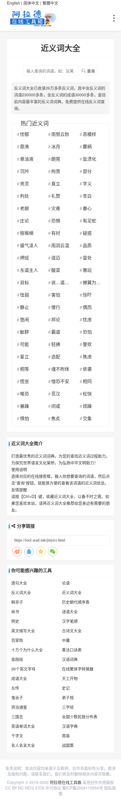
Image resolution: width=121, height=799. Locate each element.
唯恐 (24, 393)
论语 (66, 583)
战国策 (68, 745)
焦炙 (55, 418)
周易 (66, 735)
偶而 (87, 307)
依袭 (87, 369)
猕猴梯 (26, 233)
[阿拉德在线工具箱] (34, 18)
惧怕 (24, 418)
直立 (55, 183)
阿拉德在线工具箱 (65, 782)
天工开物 (70, 678)
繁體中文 (50, 3)
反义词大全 (21, 592)
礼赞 (55, 196)
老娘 (24, 208)
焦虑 (87, 356)
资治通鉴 (19, 707)
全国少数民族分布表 (79, 716)
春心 (87, 208)
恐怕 (87, 332)
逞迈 (55, 257)
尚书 (15, 611)
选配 (55, 356)
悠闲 (24, 319)
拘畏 (55, 171)
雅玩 (87, 270)
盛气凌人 (29, 245)
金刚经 (17, 659)
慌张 (24, 381)
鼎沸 (24, 146)
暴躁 (24, 406)
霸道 (55, 332)
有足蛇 (89, 220)
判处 (24, 196)
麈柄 (87, 146)
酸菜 (55, 270)
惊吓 (87, 295)
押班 (24, 257)
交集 (87, 418)
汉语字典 (70, 726)
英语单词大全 (23, 726)
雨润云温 (60, 245)
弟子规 (68, 697)
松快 (87, 393)
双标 (24, 282)
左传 (15, 688)
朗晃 (55, 159)
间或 (55, 406)
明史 (15, 621)
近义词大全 (72, 592)
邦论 (55, 319)
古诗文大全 (72, 630)
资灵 (24, 183)
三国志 (17, 716)
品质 (87, 245)
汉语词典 (70, 659)
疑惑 (87, 233)
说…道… (60, 282)
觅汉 (55, 393)
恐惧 (55, 220)
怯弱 (24, 295)
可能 (24, 344)
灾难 (55, 208)
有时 (55, 233)
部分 (87, 171)
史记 (66, 688)
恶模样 (89, 134)
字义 (87, 183)
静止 (24, 307)
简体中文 (31, 3)
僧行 (55, 307)
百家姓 (17, 640)
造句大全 (19, 583)
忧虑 (87, 319)
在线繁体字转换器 (77, 668)
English (13, 3)
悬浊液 (26, 159)
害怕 (55, 295)
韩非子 (17, 602)
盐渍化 (89, 159)
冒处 (87, 257)
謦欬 (87, 344)
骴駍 (24, 332)
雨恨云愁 (60, 134)
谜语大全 (70, 611)
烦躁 (87, 406)
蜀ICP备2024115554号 (82, 788)
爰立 (24, 356)
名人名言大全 (23, 745)
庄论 (24, 220)
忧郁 (24, 134)
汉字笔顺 (70, 621)
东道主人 (29, 270)
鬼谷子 (17, 697)
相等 (24, 369)
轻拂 (55, 344)
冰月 (55, 146)
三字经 (68, 707)
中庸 (66, 640)
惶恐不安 (60, 381)
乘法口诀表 (72, 649)
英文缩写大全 (23, 630)
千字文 (17, 735)
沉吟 (24, 171)
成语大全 (19, 678)
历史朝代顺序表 (75, 602)
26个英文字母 (23, 668)
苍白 (87, 196)
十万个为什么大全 (27, 649)
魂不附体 (60, 369)
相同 (87, 381)
